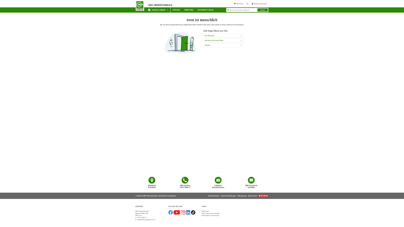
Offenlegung (242, 196)
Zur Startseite (209, 35)
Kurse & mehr (159, 10)
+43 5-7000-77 (142, 217)
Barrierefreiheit (213, 196)
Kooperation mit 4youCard (210, 215)
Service (176, 10)
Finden (262, 10)
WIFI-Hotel (205, 211)
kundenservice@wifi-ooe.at (146, 219)
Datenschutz (252, 196)
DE (248, 4)
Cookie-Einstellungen (228, 196)
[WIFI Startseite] (140, 6)
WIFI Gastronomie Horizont (211, 213)
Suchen (207, 45)
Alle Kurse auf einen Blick (214, 40)
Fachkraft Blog (205, 10)
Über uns (188, 10)
